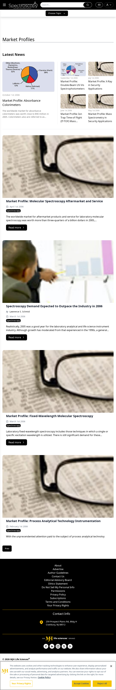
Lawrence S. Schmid (20, 311)
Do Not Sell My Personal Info (58, 587)
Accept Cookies (81, 683)
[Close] (111, 666)
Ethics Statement (58, 583)
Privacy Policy (58, 594)
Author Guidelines (58, 572)
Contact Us (58, 576)
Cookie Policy (44, 677)
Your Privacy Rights (58, 605)
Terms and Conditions (58, 601)
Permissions (58, 591)
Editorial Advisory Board (58, 580)
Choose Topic (54, 13)
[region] (58, 675)
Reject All (102, 683)
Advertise (58, 569)
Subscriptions (58, 598)
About (58, 565)
